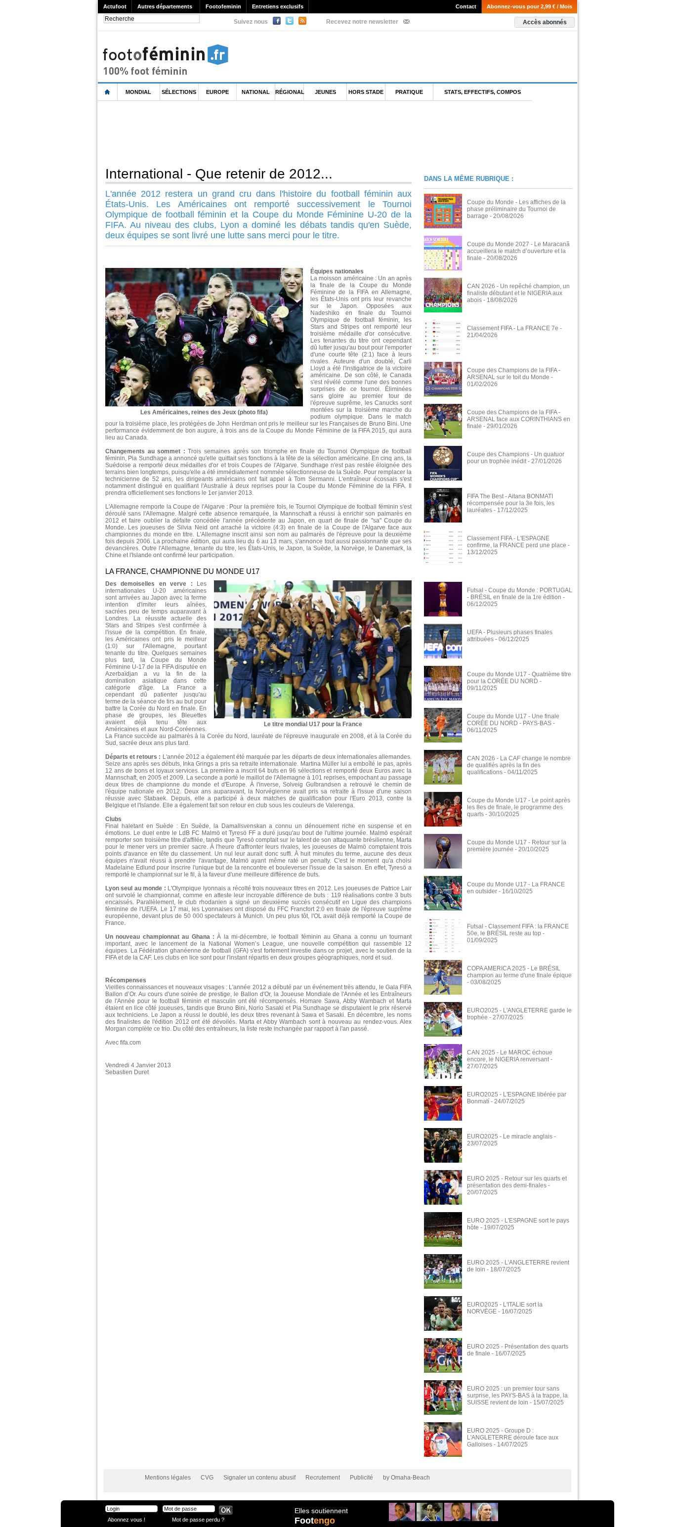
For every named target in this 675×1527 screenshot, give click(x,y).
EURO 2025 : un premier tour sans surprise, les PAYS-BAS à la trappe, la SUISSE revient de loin (517, 1395)
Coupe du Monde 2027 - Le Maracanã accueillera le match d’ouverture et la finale (518, 251)
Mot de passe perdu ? (198, 1519)
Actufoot (115, 6)
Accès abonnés (545, 22)
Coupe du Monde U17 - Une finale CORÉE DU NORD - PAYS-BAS (513, 720)
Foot (315, 1521)
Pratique (409, 92)
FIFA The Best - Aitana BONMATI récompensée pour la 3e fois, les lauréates (510, 503)
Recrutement (322, 1477)
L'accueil (108, 92)
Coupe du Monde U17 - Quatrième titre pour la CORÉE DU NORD (519, 678)
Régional (289, 92)
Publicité (361, 1477)
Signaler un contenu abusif (259, 1477)
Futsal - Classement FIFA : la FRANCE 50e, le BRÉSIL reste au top (518, 930)
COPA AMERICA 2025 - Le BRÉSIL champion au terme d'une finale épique (519, 972)
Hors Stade (365, 92)
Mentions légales (168, 1477)
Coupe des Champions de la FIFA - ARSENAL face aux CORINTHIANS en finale (518, 419)
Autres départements (164, 6)
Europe (217, 92)
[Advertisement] (278, 133)
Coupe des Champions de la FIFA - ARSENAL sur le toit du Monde (513, 374)
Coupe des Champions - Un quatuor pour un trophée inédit (515, 458)
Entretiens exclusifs (277, 6)
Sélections (179, 92)
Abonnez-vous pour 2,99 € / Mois (529, 6)
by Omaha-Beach (406, 1477)
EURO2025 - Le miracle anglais (509, 1136)
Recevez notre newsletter (362, 21)
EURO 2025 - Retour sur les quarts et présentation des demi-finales (517, 1182)
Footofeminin (223, 6)
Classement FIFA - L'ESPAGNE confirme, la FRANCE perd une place (516, 542)
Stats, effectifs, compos (482, 92)
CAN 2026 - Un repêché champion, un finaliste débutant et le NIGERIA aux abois (518, 293)
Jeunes (325, 92)
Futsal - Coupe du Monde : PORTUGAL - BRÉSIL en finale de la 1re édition (519, 594)
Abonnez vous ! (126, 1519)
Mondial (138, 92)
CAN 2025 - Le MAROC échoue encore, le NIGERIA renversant (509, 1056)
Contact (466, 6)
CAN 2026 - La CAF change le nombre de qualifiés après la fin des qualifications (519, 765)
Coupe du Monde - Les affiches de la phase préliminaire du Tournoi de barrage (516, 209)
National (256, 92)
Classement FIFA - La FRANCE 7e (512, 328)
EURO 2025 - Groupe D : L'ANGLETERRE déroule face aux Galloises (512, 1437)
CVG (207, 1477)
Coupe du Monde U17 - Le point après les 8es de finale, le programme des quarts (518, 807)
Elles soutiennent (321, 1511)
